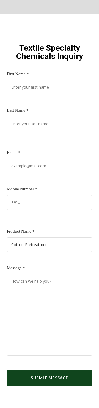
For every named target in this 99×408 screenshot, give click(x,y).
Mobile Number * (22, 189)
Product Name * (21, 231)
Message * (16, 268)
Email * (13, 152)
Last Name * (18, 110)
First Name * (18, 74)
